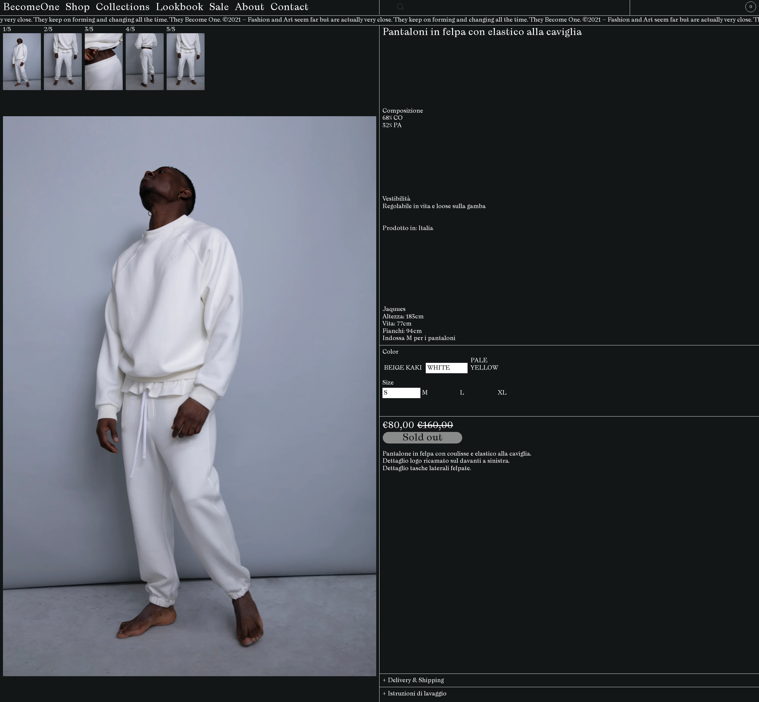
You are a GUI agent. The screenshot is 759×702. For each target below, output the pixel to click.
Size (388, 383)
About (249, 7)
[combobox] (505, 5)
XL (502, 393)
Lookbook (179, 7)
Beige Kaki (403, 368)
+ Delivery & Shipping (413, 680)
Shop (78, 7)
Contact (289, 7)
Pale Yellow (484, 364)
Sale (219, 7)
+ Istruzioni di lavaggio (414, 694)
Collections (123, 7)
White (438, 368)
